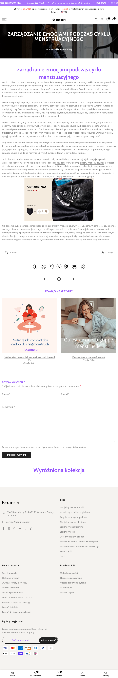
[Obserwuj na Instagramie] (9, 528)
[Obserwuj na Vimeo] (25, 528)
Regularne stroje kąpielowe (73, 517)
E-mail (65, 394)
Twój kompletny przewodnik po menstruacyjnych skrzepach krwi (29, 358)
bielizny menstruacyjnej (74, 159)
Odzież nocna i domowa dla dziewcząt (79, 546)
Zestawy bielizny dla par (72, 536)
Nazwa (6, 394)
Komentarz (8, 406)
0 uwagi (109, 252)
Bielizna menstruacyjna (71, 527)
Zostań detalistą (10, 607)
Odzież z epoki (67, 592)
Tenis (62, 556)
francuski (53, 49)
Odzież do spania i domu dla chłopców (79, 541)
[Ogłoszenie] (63, 3)
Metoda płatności (69, 573)
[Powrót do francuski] (59, 279)
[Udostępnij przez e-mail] (74, 266)
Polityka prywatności (12, 592)
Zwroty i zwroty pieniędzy (14, 582)
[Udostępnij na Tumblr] (59, 266)
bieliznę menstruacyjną (48, 173)
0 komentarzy (65, 49)
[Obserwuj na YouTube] (20, 528)
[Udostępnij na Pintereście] (51, 266)
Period (13, 252)
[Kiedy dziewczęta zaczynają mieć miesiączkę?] (73, 279)
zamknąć (113, 3)
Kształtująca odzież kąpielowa (75, 512)
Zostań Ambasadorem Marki (16, 612)
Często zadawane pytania (73, 582)
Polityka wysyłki (9, 573)
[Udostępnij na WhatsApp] (82, 266)
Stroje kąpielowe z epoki (72, 507)
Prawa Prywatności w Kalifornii (17, 597)
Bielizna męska (67, 532)
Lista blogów (66, 587)
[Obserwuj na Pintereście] (14, 528)
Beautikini (60, 162)
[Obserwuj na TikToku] (30, 528)
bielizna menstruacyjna (14, 169)
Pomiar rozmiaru (10, 587)
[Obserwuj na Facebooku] (3, 528)
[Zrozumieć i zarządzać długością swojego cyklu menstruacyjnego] (44, 279)
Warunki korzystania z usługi (16, 602)
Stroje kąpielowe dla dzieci (73, 522)
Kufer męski (66, 551)
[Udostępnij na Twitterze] (43, 266)
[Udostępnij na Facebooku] (35, 266)
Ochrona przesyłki (11, 578)
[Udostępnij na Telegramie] (66, 266)
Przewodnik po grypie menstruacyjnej (88, 357)
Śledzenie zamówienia (71, 578)
